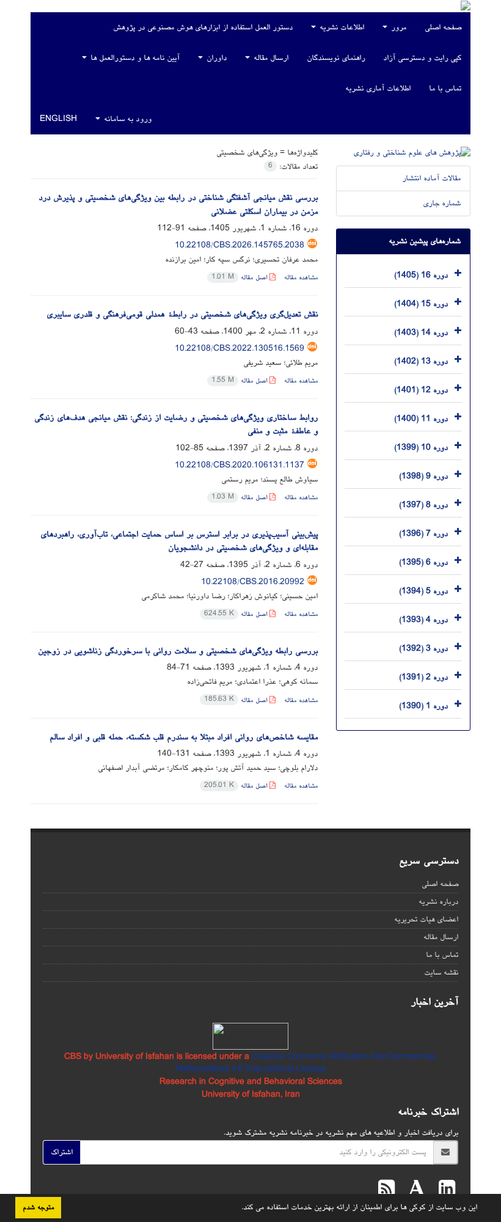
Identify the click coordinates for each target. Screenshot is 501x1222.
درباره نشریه (438, 902)
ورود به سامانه (126, 119)
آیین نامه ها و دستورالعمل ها (134, 58)
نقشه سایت (441, 973)
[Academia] (414, 1190)
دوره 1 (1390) (423, 706)
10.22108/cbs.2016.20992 (252, 582)
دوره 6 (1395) (423, 562)
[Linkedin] (444, 1190)
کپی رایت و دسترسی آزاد (422, 58)
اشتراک (62, 1152)
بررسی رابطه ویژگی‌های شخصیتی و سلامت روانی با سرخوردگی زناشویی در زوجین (178, 651)
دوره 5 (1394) (423, 591)
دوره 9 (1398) (423, 476)
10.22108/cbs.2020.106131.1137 (239, 465)
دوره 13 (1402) (421, 361)
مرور (397, 27)
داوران (215, 58)
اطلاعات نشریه (340, 27)
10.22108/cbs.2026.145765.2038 (239, 246)
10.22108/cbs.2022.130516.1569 (239, 349)
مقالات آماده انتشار (431, 178)
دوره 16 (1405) (421, 275)
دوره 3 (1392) (423, 648)
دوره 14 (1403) (421, 332)
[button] (237, 1208)
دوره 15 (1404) (421, 304)
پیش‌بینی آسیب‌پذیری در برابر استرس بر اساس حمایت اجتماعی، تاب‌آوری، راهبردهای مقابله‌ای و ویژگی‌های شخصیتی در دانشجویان (179, 541)
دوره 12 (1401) (421, 390)
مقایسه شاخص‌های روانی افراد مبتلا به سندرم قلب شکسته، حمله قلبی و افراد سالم (183, 737)
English (58, 119)
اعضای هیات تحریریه (426, 919)
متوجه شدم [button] (38, 1207)
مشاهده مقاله (301, 278)
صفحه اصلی (443, 27)
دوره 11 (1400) (421, 418)
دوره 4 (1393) (423, 619)
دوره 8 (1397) (423, 505)
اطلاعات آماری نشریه (378, 88)
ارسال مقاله (269, 58)
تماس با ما (445, 88)
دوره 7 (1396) (423, 533)
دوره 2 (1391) (423, 677)
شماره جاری (442, 203)
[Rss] (386, 1190)
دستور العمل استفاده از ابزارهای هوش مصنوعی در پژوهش (203, 27)
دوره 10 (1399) (421, 447)
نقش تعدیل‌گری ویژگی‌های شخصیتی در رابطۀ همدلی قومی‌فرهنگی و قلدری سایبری (182, 314)
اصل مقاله (240, 278)
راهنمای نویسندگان (336, 58)
